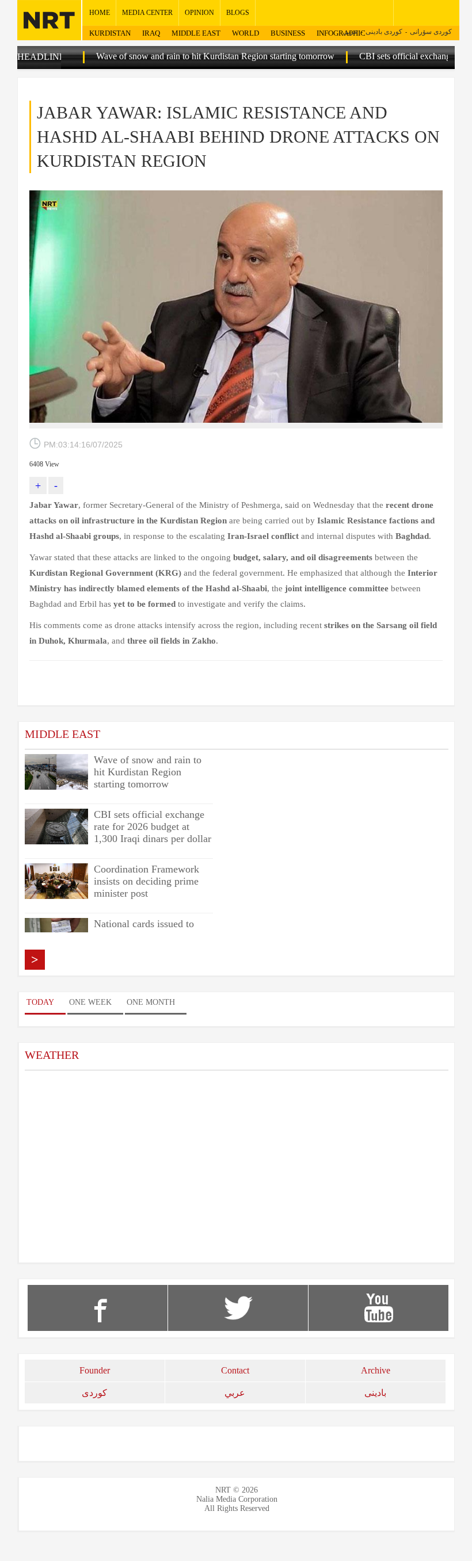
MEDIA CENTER (147, 13)
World (245, 33)
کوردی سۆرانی (431, 32)
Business (288, 33)
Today (40, 1002)
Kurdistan (110, 33)
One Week (90, 1002)
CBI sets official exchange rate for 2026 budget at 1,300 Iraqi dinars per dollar (152, 826)
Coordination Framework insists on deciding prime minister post (146, 881)
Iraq (151, 33)
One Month (151, 1002)
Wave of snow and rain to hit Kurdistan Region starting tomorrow (189, 56)
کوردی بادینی (384, 32)
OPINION (199, 13)
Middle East (196, 33)
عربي (350, 32)
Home (99, 13)
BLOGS (237, 13)
